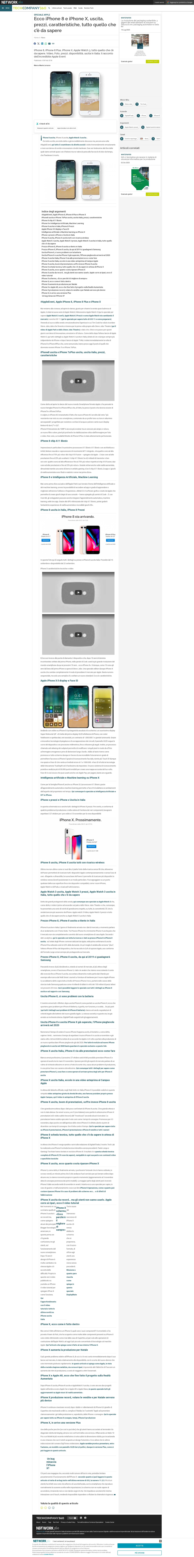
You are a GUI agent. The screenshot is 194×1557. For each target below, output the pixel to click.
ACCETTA (139, 1545)
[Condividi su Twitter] (38, 43)
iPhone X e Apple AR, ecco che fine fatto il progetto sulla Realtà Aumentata (72, 287)
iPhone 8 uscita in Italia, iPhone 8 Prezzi (58, 226)
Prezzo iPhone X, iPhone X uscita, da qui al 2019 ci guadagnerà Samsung (71, 249)
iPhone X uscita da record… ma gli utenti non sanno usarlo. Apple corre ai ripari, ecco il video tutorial (77, 274)
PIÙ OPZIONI (139, 1552)
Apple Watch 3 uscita (77, 138)
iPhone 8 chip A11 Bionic (52, 220)
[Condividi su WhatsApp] (45, 43)
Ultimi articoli (57, 8)
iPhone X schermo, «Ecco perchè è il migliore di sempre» (64, 278)
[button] (6, 8)
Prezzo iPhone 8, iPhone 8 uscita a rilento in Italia (62, 246)
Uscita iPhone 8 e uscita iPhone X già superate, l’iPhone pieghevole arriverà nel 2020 (76, 255)
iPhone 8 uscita (49, 138)
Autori (44, 1522)
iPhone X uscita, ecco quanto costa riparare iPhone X (63, 270)
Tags (49, 1522)
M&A (75, 8)
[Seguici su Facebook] (85, 1518)
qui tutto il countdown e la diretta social (68, 145)
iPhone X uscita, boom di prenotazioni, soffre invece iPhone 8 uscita (69, 264)
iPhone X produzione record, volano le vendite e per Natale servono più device (73, 290)
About (38, 1522)
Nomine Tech (88, 8)
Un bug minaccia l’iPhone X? (53, 296)
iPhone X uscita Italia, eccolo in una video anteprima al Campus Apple (70, 261)
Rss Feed (56, 1522)
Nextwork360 (40, 1531)
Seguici (71, 1518)
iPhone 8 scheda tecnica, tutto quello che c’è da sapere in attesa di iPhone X (73, 267)
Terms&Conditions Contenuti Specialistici (90, 1522)
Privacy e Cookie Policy (68, 1522)
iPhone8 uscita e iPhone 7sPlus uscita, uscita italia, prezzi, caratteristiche (72, 217)
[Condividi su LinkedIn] (42, 43)
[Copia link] (53, 43)
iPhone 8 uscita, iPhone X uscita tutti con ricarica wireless (65, 238)
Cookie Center (109, 1522)
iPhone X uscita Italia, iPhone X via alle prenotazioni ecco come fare (69, 258)
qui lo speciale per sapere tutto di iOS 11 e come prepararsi (86, 319)
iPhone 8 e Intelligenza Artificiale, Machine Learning (63, 223)
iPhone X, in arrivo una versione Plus (56, 293)
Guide (80, 8)
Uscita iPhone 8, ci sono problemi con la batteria (61, 252)
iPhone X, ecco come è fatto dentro (56, 281)
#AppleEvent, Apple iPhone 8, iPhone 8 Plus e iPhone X (64, 215)
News (43, 38)
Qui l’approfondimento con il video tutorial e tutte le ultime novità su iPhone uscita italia (48, 1308)
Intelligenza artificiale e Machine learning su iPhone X (63, 232)
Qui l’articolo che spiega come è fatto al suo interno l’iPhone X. (72, 1345)
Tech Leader (67, 8)
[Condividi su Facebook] (34, 43)
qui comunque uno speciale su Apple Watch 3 (92, 902)
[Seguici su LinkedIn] (81, 1518)
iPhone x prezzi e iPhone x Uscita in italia (58, 235)
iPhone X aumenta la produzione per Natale (59, 284)
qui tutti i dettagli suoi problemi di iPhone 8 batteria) (63, 1010)
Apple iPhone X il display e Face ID (55, 229)
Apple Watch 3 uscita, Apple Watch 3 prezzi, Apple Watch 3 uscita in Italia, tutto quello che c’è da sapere (77, 242)
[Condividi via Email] (49, 43)
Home (36, 38)
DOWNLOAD (152, 61)
